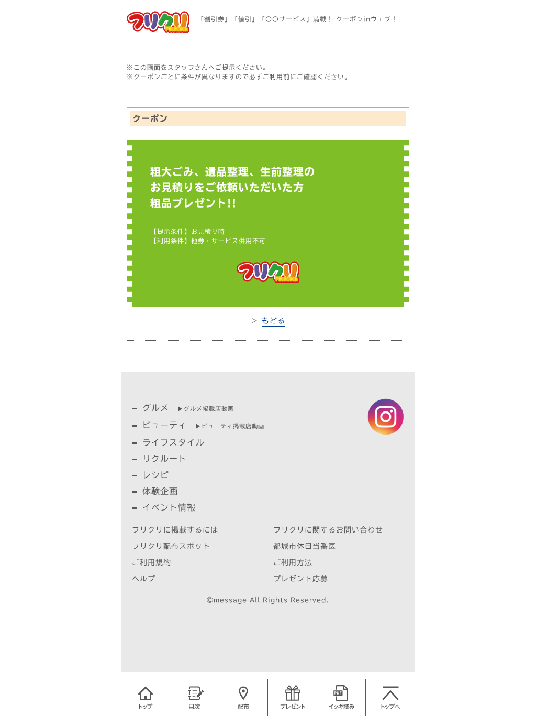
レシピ (155, 475)
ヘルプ (143, 578)
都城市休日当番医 (304, 546)
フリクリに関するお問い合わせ (328, 530)
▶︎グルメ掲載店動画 (205, 408)
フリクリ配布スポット (171, 546)
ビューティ (164, 425)
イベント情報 (169, 507)
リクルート (164, 458)
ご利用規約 (151, 562)
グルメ (155, 408)
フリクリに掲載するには (175, 530)
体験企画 (160, 491)
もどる (273, 320)
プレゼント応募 (300, 578)
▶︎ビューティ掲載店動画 (229, 426)
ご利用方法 (292, 562)
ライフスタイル (173, 442)
